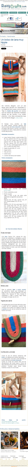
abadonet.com (14, 466)
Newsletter (15, 457)
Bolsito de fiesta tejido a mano (10, 423)
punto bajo (7, 190)
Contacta (24, 457)
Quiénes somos (4, 456)
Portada (3, 36)
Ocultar (23, 1)
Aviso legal (21, 456)
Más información (17, 1)
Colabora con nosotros (5, 457)
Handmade (11, 36)
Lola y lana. (19, 118)
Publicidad (12, 456)
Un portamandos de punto (9, 421)
